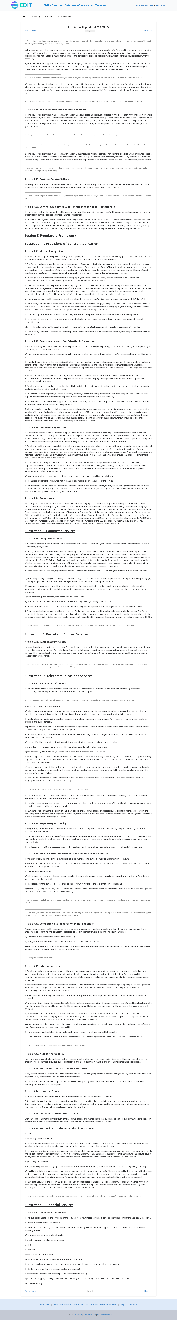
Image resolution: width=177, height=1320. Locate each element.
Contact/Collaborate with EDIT (104, 1304)
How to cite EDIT (80, 1304)
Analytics (160, 5)
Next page (148, 31)
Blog (122, 1304)
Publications (65, 1304)
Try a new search (143, 5)
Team (55, 1304)
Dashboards (131, 1304)
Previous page (30, 31)
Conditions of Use (89, 1315)
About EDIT (45, 1304)
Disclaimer (78, 1315)
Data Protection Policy (104, 1315)
